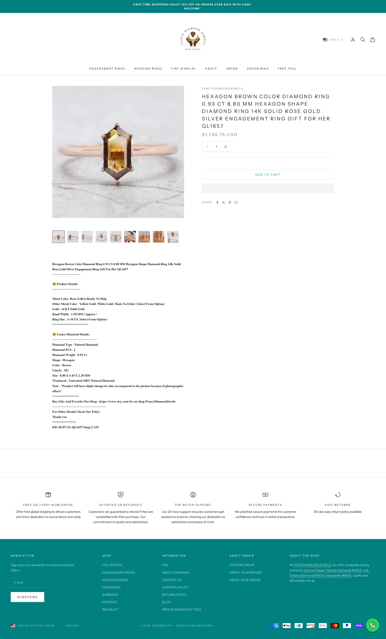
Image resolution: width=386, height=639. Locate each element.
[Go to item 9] (173, 237)
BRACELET (110, 609)
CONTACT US (172, 580)
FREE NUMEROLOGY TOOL (182, 609)
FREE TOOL (287, 68)
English (72, 625)
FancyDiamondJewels (222, 88)
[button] (268, 188)
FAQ (165, 565)
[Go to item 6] (130, 236)
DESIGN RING (258, 68)
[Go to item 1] (58, 236)
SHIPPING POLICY (175, 587)
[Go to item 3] (87, 236)
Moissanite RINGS (338, 575)
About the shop (305, 555)
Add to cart (268, 175)
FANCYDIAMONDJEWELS (312, 565)
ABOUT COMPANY (176, 573)
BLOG (166, 602)
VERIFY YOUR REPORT (245, 573)
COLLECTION (112, 565)
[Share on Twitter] (223, 202)
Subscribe (27, 597)
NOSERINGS (111, 587)
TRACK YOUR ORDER (244, 580)
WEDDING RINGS (148, 68)
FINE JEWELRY (183, 68)
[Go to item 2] (73, 236)
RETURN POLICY (174, 595)
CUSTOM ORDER (241, 565)
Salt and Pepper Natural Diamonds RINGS (332, 570)
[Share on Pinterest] (230, 202)
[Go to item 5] (115, 236)
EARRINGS (110, 595)
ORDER (232, 68)
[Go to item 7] (144, 236)
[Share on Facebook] (217, 202)
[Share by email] (236, 202)
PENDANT (109, 602)
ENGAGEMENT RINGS (107, 68)
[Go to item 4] (101, 236)
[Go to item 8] (158, 236)
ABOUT (211, 68)
